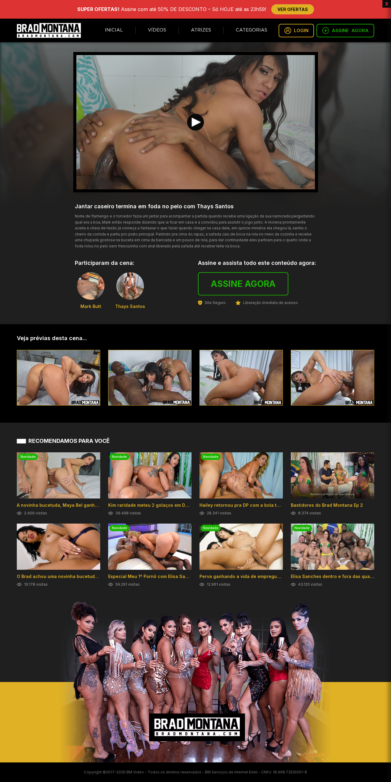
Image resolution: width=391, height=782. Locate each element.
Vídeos (157, 30)
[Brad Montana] (49, 30)
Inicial (114, 30)
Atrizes (201, 30)
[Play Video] (195, 122)
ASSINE (350, 30)
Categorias (251, 30)
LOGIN (301, 30)
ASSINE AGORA (243, 284)
